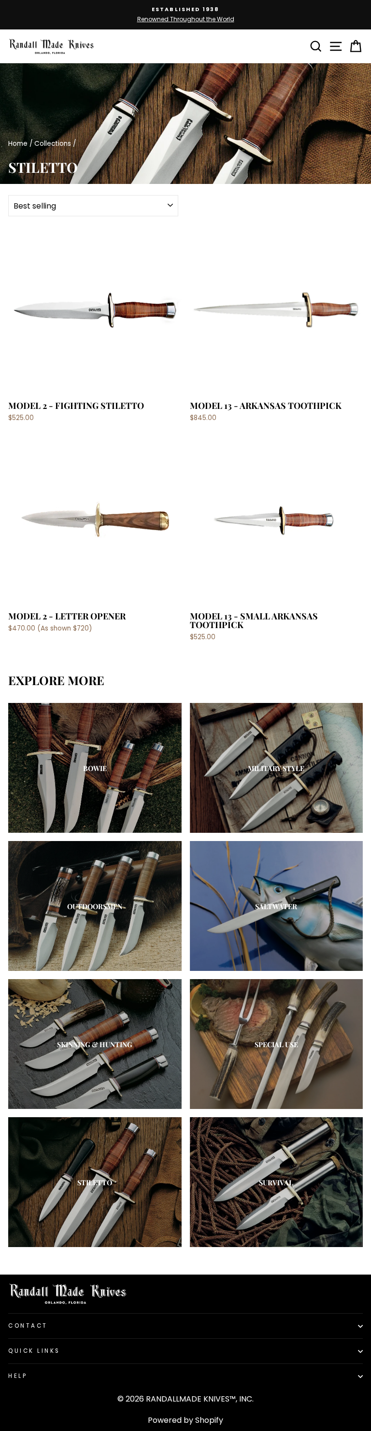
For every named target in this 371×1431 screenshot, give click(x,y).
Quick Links (34, 1351)
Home (18, 143)
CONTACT (28, 1326)
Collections (52, 143)
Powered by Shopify (185, 1420)
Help (17, 1376)
